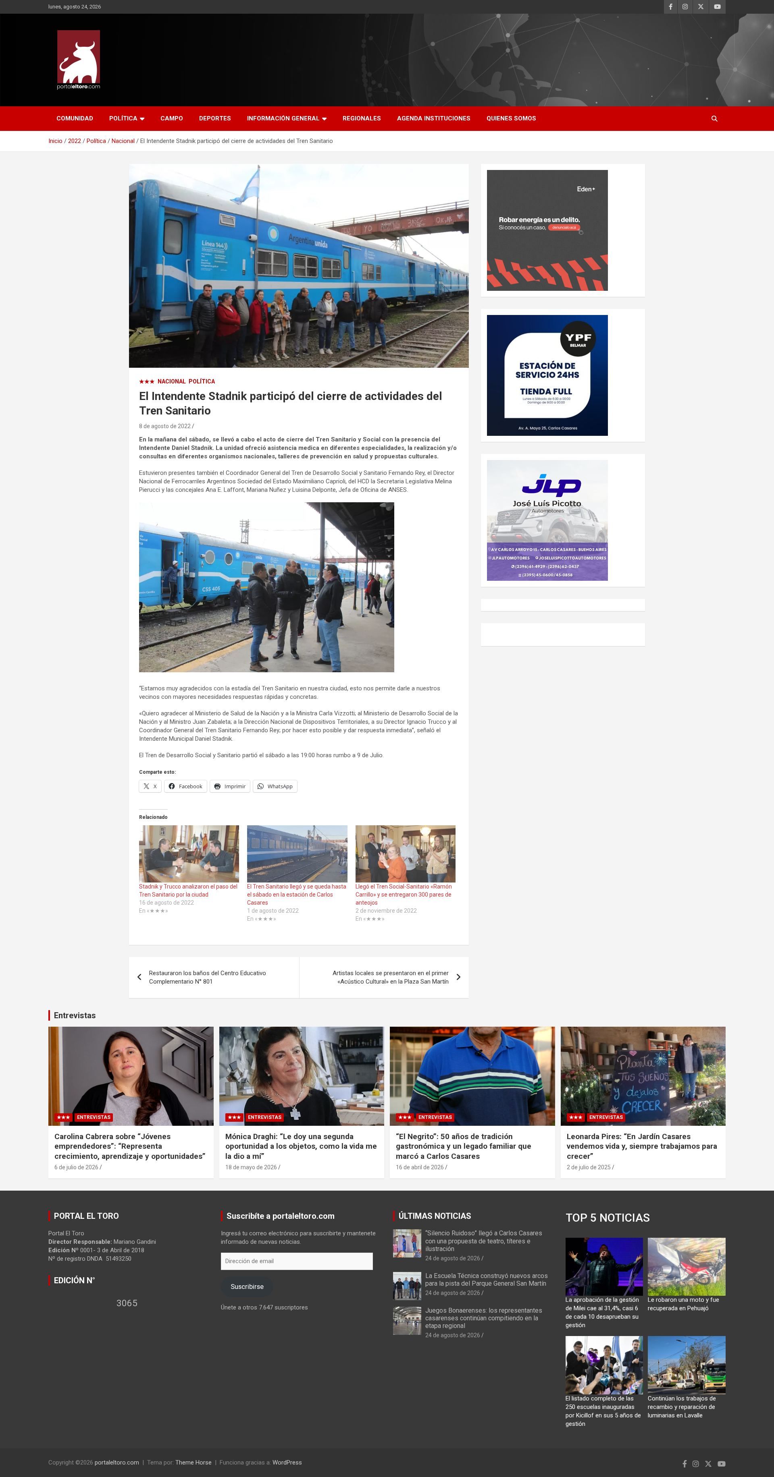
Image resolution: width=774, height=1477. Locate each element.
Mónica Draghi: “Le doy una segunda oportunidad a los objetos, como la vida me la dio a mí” (301, 1146)
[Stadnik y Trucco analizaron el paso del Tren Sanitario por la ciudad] (189, 853)
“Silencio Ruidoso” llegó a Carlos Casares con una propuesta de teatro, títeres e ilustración (483, 1240)
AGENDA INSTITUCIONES (433, 118)
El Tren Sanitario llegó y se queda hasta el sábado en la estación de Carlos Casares (296, 894)
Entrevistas (75, 1015)
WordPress (287, 1462)
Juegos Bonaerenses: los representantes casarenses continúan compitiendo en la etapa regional (483, 1318)
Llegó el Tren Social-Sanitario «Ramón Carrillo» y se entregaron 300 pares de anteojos (404, 894)
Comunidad (74, 118)
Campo (171, 118)
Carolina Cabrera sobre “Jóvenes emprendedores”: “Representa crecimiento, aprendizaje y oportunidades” (130, 1146)
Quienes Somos (511, 118)
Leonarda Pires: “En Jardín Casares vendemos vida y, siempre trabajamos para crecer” (642, 1146)
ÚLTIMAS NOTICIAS (435, 1216)
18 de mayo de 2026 (251, 1167)
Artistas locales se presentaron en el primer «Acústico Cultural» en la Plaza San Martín (391, 977)
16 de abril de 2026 (420, 1167)
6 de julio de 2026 (76, 1167)
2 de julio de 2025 (589, 1167)
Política (123, 118)
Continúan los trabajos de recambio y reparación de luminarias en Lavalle (682, 1407)
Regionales (362, 118)
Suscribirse (247, 1286)
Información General (283, 118)
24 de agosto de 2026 (452, 1258)
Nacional (172, 381)
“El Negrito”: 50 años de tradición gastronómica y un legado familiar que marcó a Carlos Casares (463, 1146)
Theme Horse (193, 1462)
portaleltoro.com (117, 1462)
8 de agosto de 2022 (165, 426)
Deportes (215, 118)
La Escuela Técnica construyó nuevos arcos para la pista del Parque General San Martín (486, 1279)
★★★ (147, 381)
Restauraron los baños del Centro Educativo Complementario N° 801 (207, 977)
